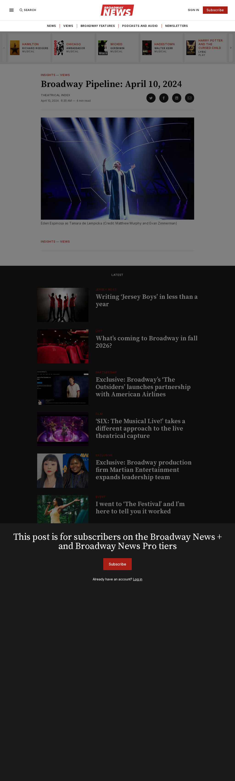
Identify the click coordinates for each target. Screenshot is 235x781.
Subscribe (215, 10)
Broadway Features (98, 26)
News (51, 26)
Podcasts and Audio (140, 26)
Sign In (193, 10)
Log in (137, 579)
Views (68, 26)
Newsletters (176, 26)
